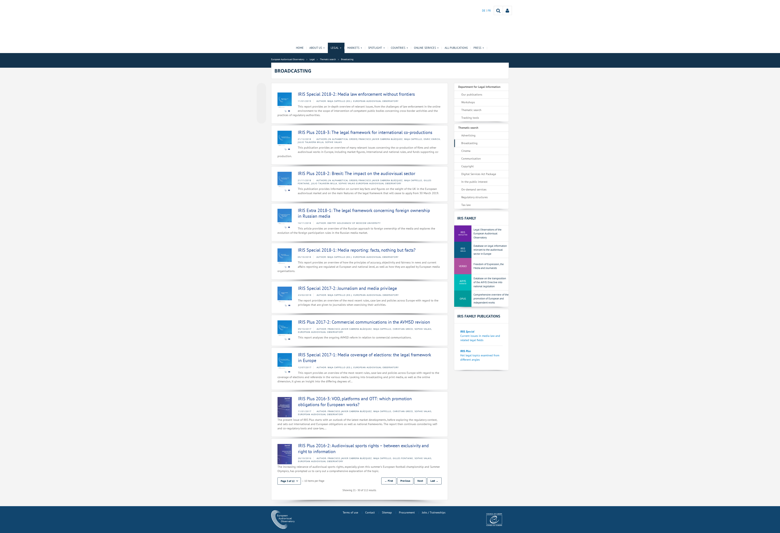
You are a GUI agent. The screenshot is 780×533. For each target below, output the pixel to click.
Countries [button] (398, 48)
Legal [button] (335, 48)
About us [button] (315, 48)
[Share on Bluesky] (261, 88)
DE (484, 10)
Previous (405, 481)
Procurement (407, 512)
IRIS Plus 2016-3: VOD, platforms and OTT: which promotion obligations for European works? (355, 401)
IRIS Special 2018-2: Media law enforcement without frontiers (356, 94)
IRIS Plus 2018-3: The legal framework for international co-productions (365, 132)
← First (389, 481)
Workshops (468, 102)
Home (300, 48)
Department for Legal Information (479, 87)
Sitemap (387, 512)
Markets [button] (353, 48)
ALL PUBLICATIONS (456, 48)
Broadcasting (469, 143)
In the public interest (474, 182)
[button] (289, 481)
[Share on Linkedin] (261, 111)
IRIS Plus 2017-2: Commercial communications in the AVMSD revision (364, 322)
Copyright (467, 166)
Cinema (465, 151)
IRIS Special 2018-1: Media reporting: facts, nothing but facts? (357, 250)
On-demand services (473, 189)
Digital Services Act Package (478, 174)
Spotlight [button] (375, 48)
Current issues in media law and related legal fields (480, 336)
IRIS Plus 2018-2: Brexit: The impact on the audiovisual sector (356, 173)
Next (420, 481)
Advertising (468, 135)
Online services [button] (425, 48)
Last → (434, 481)
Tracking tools (470, 118)
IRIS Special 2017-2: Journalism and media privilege (347, 288)
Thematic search (471, 110)
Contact (370, 512)
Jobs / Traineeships (433, 512)
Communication (471, 158)
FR (489, 10)
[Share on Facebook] (261, 103)
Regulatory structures (474, 197)
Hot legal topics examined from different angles (479, 355)
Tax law (466, 205)
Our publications (471, 94)
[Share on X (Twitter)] (261, 96)
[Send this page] (261, 119)
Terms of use (350, 512)
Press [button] (477, 48)
